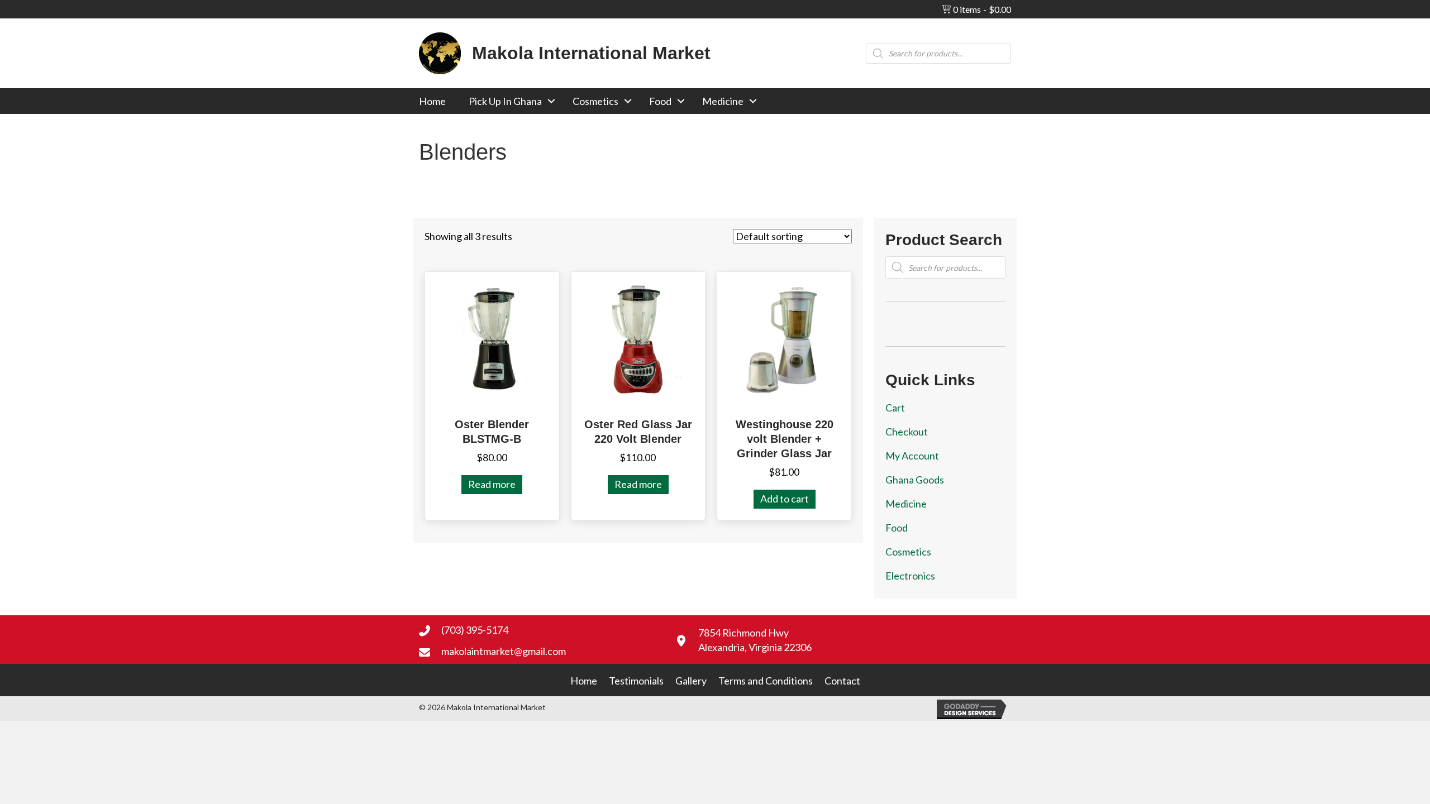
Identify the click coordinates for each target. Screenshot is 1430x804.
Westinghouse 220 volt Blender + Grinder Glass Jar (784, 439)
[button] (551, 101)
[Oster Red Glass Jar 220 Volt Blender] (638, 338)
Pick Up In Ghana (505, 101)
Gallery (691, 680)
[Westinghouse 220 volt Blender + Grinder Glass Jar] (784, 338)
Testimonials (636, 680)
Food (660, 101)
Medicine (722, 101)
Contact (842, 680)
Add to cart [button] (784, 498)
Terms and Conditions (765, 680)
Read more (492, 484)
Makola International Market (591, 53)
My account (912, 455)
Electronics (910, 576)
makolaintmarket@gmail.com (503, 651)
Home (432, 101)
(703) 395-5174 (474, 630)
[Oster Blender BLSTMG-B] (492, 338)
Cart (895, 407)
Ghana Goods (914, 479)
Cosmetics (595, 101)
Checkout (906, 431)
